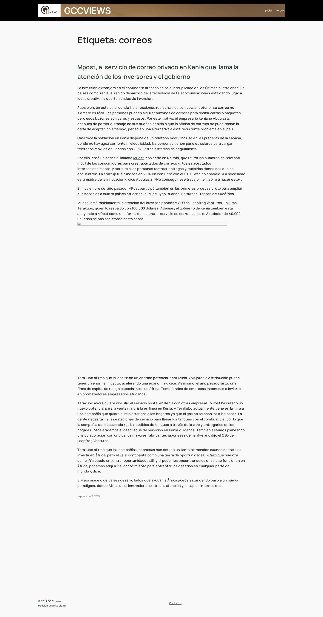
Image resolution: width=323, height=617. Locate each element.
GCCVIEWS (87, 10)
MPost (138, 158)
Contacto (175, 603)
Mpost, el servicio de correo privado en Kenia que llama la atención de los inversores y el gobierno (158, 72)
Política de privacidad (52, 605)
